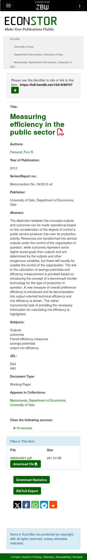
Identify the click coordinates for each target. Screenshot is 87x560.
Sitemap (49, 557)
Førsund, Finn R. (22, 152)
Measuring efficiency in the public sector (37, 124)
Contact (15, 557)
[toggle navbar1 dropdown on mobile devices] (8, 5)
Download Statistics (31, 479)
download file (24, 464)
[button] (17, 504)
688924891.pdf (21, 458)
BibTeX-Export (27, 491)
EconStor (15, 38)
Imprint (26, 557)
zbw (42, 7)
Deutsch (77, 557)
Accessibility (63, 557)
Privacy (37, 557)
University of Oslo (23, 46)
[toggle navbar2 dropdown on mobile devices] (80, 5)
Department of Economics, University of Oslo (38, 54)
